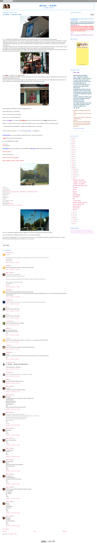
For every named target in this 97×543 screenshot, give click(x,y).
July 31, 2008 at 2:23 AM (12, 325)
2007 (73, 223)
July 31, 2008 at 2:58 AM (12, 335)
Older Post (65, 531)
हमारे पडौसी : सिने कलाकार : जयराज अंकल (80, 202)
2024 (73, 138)
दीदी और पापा (75, 209)
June (74, 212)
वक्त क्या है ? (75, 189)
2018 (73, 149)
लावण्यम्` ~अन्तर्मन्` (48, 6)
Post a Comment (6, 529)
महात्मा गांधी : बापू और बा (77, 206)
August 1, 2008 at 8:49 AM (13, 513)
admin (7, 338)
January (74, 221)
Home (35, 531)
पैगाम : (74, 198)
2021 (73, 143)
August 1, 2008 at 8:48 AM (13, 498)
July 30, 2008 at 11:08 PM (12, 269)
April (74, 215)
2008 (73, 167)
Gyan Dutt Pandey (9, 362)
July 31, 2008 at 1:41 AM (12, 304)
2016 (73, 152)
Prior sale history (12, 205)
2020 (73, 145)
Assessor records (19, 205)
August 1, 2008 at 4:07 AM (13, 383)
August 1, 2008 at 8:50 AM (13, 525)
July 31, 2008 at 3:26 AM (12, 342)
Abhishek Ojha (9, 321)
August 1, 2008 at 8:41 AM (13, 445)
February (75, 219)
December (75, 169)
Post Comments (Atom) (12, 534)
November (75, 171)
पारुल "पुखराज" (8, 300)
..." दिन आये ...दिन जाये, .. (77, 200)
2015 (73, 154)
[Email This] (3, 245)
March (74, 217)
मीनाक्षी (7, 379)
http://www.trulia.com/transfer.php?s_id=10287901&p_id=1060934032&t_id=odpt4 (21, 191)
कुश (6, 307)
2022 (73, 141)
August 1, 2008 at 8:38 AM (13, 409)
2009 (73, 165)
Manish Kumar (9, 372)
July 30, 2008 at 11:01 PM (12, 262)
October (74, 173)
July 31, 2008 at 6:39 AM (12, 359)
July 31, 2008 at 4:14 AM (12, 349)
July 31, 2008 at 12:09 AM (12, 296)
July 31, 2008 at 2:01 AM (12, 311)
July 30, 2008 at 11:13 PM (12, 286)
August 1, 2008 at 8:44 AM (13, 471)
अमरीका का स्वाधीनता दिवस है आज (78, 204)
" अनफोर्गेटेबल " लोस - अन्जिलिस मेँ (78, 183)
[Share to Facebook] (7, 245)
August (74, 176)
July (74, 178)
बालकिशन (7, 328)
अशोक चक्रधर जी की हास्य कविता (78, 180)
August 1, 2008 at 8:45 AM (13, 484)
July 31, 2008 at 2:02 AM (12, 318)
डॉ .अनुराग (7, 345)
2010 (73, 164)
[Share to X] (6, 245)
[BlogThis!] (4, 245)
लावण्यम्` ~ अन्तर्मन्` (9, 272)
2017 (73, 151)
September (75, 174)
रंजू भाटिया (7, 265)
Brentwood (11, 203)
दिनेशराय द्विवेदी (8, 290)
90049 (8, 202)
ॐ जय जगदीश (75, 187)
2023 (73, 140)
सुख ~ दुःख (75, 191)
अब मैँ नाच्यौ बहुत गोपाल (76, 195)
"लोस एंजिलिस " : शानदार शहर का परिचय (79, 182)
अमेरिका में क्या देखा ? (76, 208)
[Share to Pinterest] (8, 245)
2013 (73, 158)
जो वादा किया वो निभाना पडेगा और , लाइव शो (80, 185)
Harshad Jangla (9, 252)
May (74, 214)
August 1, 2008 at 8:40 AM (13, 425)
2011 (73, 162)
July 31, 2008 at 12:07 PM (12, 376)
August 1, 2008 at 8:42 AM (13, 456)
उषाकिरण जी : (75, 193)
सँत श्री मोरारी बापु (76, 196)
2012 (73, 160)
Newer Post (5, 531)
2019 (73, 147)
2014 (73, 156)
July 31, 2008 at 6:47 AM (12, 369)
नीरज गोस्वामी (8, 352)
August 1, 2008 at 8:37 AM (13, 391)
